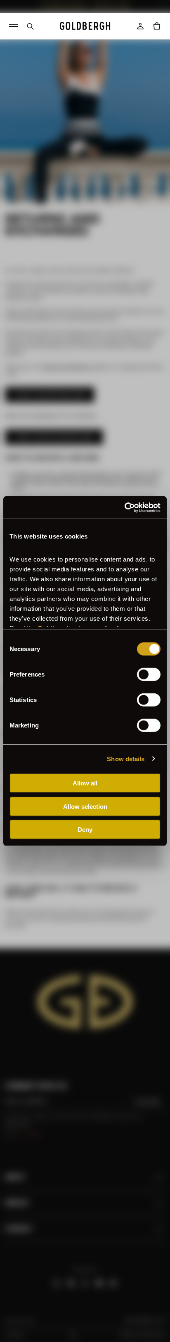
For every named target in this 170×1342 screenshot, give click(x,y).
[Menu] (13, 26)
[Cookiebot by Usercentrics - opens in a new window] (124, 507)
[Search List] (29, 26)
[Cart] (157, 26)
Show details (125, 758)
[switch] (149, 674)
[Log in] (140, 26)
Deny (85, 829)
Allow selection (85, 806)
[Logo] (85, 26)
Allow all (85, 783)
